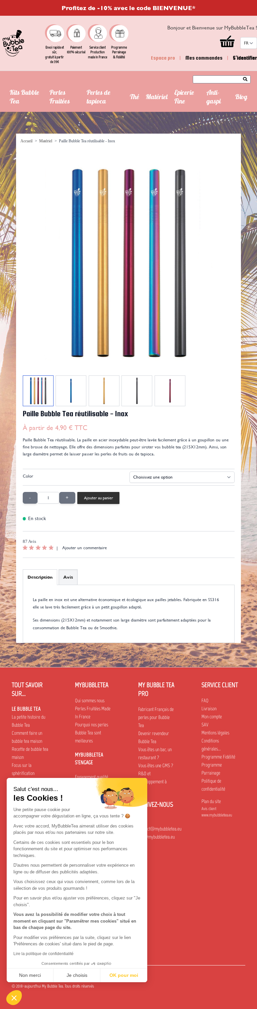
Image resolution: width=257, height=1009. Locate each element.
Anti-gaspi (213, 97)
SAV (204, 725)
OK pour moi (123, 975)
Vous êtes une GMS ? (155, 766)
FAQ (204, 701)
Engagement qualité (91, 777)
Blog (241, 97)
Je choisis (77, 975)
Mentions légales (215, 733)
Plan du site (211, 801)
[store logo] (13, 43)
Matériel (157, 97)
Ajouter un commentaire (84, 547)
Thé (134, 97)
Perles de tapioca (98, 97)
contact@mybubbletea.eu (159, 829)
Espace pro (163, 58)
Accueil (26, 141)
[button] (14, 998)
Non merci (30, 975)
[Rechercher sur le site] (247, 79)
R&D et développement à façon (152, 782)
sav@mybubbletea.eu (156, 837)
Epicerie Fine (184, 97)
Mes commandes (204, 58)
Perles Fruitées (60, 97)
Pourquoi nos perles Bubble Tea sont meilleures (91, 733)
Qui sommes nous (89, 701)
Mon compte (211, 717)
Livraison (209, 709)
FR (246, 43)
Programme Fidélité (218, 757)
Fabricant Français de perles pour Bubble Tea (156, 717)
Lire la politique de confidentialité (43, 953)
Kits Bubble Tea (24, 97)
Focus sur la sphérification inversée (23, 773)
